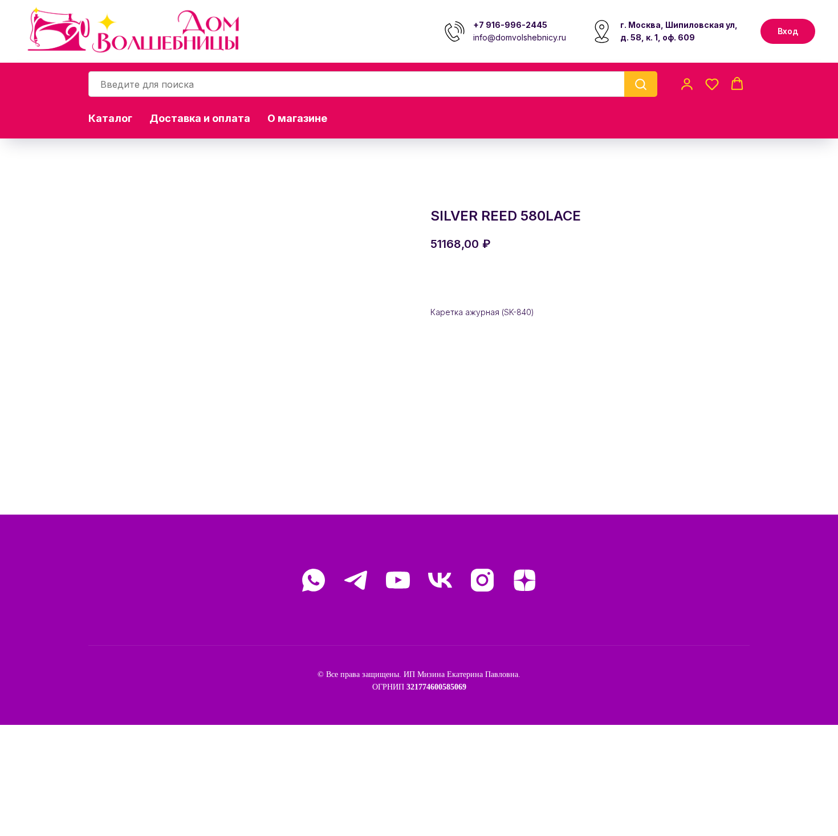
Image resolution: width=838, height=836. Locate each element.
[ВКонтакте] (440, 580)
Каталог (110, 118)
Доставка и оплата (199, 118)
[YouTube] (398, 580)
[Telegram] (355, 580)
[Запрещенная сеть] (482, 580)
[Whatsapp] (313, 580)
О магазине (297, 118)
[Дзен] (524, 580)
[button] (687, 84)
